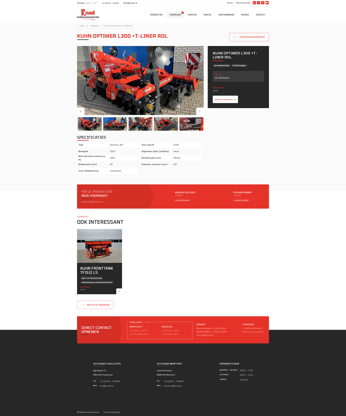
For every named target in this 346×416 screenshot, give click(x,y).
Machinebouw (226, 15)
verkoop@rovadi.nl (92, 202)
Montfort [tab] (151, 322)
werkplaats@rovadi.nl (139, 334)
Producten (156, 15)
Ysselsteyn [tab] (135, 322)
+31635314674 (182, 200)
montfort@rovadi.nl (173, 386)
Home (81, 26)
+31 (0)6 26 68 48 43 (252, 328)
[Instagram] (262, 2)
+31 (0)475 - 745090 (173, 381)
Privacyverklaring (112, 412)
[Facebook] (258, 2)
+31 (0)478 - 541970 (171, 331)
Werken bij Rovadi (243, 2)
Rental (208, 15)
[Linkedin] (254, 2)
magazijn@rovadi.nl (170, 334)
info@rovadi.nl (130, 3)
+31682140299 (240, 200)
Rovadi (245, 15)
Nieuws (230, 2)
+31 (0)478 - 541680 (110, 3)
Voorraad (175, 15)
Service (192, 15)
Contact (260, 15)
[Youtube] (267, 2)
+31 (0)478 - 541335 (139, 331)
